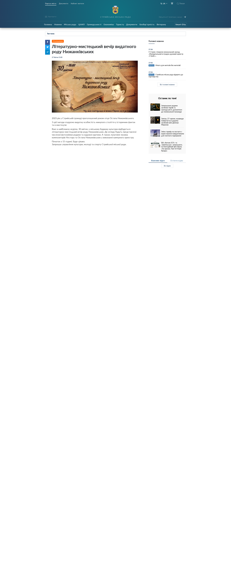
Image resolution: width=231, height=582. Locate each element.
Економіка (109, 24)
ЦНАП (81, 24)
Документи (63, 3)
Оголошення (58, 41)
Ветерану (161, 24)
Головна (48, 24)
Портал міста (50, 3)
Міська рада (70, 24)
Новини (58, 24)
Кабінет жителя (77, 3)
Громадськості (94, 24)
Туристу (120, 24)
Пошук (182, 3)
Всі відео (167, 166)
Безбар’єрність (147, 24)
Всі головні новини (167, 85)
